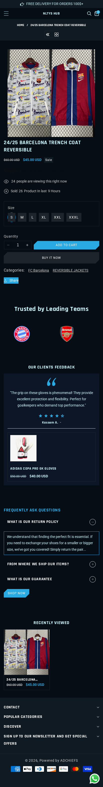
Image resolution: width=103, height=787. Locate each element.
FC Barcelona (38, 270)
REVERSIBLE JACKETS (70, 270)
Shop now (17, 593)
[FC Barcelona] (56, 34)
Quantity (11, 236)
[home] (63, 778)
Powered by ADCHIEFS (59, 760)
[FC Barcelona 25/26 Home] (48, 34)
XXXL (74, 217)
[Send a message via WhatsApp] (94, 778)
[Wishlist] (39, 778)
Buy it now (51, 258)
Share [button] (14, 280)
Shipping (12, 171)
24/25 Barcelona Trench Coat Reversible (21, 679)
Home (20, 25)
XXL (57, 217)
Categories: (14, 270)
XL (44, 217)
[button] (9, 13)
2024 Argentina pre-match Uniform (57, 468)
